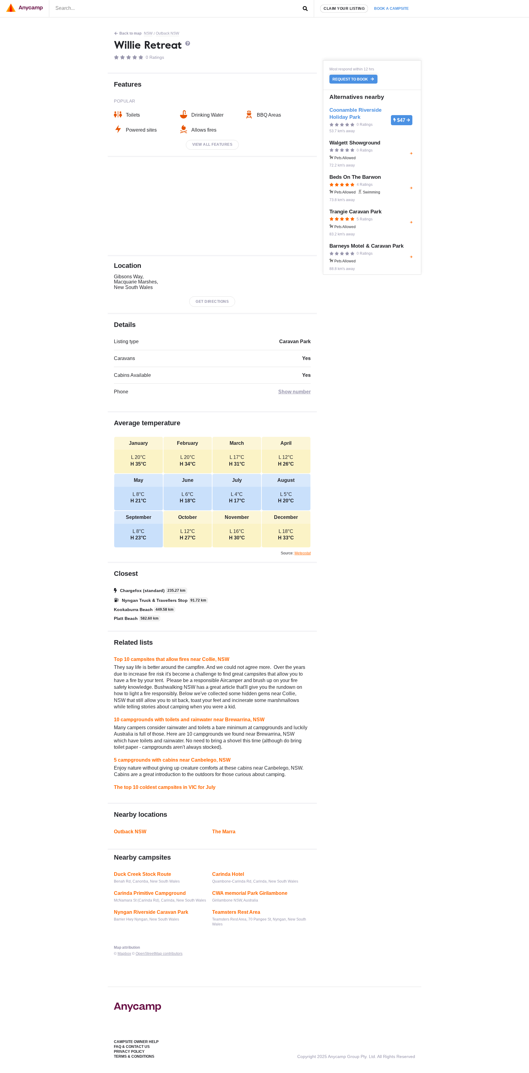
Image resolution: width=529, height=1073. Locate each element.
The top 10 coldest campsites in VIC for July (165, 787)
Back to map (130, 33)
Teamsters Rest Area (236, 912)
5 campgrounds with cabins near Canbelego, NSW (172, 760)
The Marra (223, 831)
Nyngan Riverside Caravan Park (151, 912)
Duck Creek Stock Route (142, 874)
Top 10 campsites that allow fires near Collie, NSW (171, 659)
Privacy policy (129, 1051)
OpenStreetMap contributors (159, 953)
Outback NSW (167, 33)
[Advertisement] (212, 206)
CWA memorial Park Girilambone (249, 893)
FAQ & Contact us (132, 1047)
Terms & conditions (134, 1056)
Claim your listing (344, 8)
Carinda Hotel (228, 874)
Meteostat (303, 553)
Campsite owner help (136, 1042)
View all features (212, 144)
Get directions (212, 301)
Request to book (350, 79)
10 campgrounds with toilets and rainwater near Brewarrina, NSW (189, 719)
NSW (148, 33)
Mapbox (124, 953)
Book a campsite (391, 8)
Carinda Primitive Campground (150, 893)
